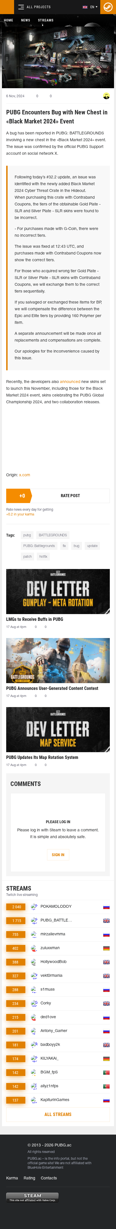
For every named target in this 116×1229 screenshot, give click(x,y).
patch (27, 556)
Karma (12, 1178)
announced (70, 382)
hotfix (43, 556)
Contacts (49, 1178)
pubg (27, 535)
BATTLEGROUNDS (53, 535)
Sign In (58, 854)
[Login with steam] (108, 7)
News (25, 20)
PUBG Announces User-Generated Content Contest (52, 688)
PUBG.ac (34, 1158)
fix (64, 546)
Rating (29, 1178)
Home (8, 20)
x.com (24, 475)
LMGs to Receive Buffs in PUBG (34, 619)
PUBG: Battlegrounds (39, 546)
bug (76, 546)
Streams (45, 20)
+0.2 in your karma (20, 514)
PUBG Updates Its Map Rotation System (42, 757)
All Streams (58, 1114)
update (92, 546)
